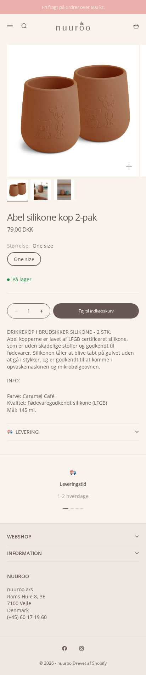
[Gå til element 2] (40, 189)
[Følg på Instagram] (81, 648)
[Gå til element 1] (17, 189)
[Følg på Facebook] (64, 648)
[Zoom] (129, 167)
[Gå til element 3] (64, 189)
